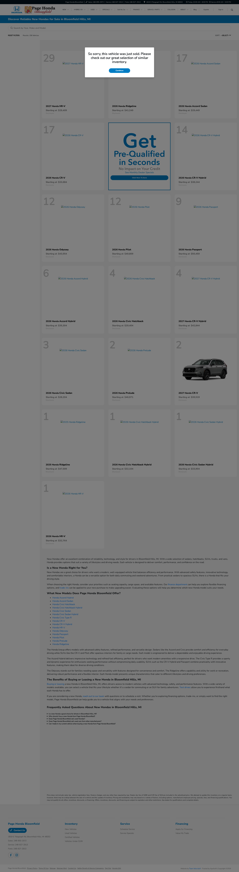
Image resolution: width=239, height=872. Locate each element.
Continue (119, 70)
